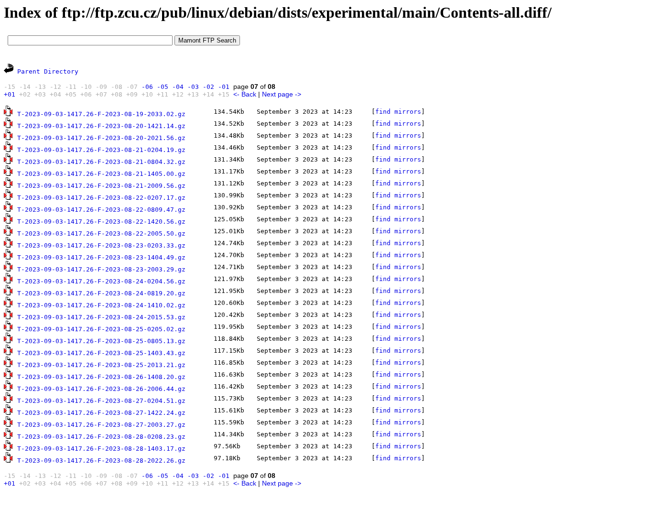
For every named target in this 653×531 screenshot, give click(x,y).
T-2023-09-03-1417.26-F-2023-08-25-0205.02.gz (101, 329)
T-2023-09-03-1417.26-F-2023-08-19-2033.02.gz (101, 114)
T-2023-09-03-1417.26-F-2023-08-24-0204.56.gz (101, 281)
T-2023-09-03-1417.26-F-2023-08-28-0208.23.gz (101, 436)
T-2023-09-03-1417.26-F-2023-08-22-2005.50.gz (101, 233)
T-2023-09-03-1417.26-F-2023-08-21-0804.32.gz (101, 161)
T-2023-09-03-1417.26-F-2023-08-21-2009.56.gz (101, 185)
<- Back (244, 94)
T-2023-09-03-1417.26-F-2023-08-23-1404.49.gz (101, 257)
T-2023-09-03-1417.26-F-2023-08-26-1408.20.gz (101, 376)
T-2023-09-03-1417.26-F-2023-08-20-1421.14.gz (101, 126)
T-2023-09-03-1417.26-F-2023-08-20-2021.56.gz (101, 137)
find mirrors (398, 111)
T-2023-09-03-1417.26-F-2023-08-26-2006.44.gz (101, 388)
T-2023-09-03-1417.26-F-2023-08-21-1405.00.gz (101, 173)
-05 (162, 86)
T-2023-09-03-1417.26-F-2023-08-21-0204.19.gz (101, 149)
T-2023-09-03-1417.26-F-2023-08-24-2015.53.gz (101, 317)
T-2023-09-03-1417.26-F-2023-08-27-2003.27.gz (101, 424)
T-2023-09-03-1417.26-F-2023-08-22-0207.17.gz (101, 197)
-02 (208, 86)
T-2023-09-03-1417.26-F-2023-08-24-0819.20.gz (101, 293)
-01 (223, 86)
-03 (193, 86)
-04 (178, 86)
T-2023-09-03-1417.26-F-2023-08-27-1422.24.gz (101, 412)
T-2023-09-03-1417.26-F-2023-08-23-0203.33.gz (101, 245)
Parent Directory (47, 71)
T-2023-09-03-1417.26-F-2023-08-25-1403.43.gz (101, 353)
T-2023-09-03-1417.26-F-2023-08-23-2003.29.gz (101, 269)
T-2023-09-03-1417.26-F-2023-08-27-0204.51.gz (101, 400)
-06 (147, 86)
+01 (9, 94)
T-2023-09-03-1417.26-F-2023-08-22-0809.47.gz (101, 209)
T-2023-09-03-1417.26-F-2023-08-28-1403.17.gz (101, 448)
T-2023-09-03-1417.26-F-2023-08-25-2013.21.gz (101, 364)
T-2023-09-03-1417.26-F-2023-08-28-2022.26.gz (101, 460)
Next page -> (281, 94)
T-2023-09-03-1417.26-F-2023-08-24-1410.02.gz (101, 305)
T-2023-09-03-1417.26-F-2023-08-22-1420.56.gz (101, 221)
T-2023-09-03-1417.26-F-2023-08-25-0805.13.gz (101, 341)
